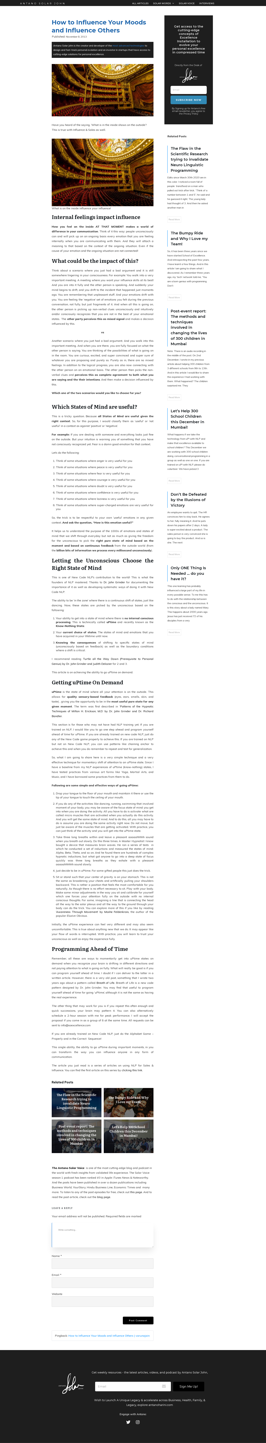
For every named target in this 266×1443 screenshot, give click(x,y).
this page (136, 1192)
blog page (103, 1197)
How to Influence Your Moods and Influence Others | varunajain (109, 1335)
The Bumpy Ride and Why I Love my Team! (128, 1102)
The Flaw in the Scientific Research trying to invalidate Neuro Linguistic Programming (76, 1102)
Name (57, 1256)
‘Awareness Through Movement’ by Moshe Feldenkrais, (92, 912)
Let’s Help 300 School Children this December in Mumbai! (128, 1136)
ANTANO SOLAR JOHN (43, 3)
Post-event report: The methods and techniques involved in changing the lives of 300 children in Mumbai (76, 1136)
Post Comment (138, 1320)
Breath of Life (106, 983)
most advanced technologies (128, 45)
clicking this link (132, 1070)
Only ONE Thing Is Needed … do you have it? (188, 573)
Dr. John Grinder (114, 582)
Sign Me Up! (188, 1386)
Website (57, 1294)
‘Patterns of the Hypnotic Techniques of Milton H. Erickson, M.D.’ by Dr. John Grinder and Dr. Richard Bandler (102, 711)
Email (56, 1275)
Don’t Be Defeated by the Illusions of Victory (189, 500)
